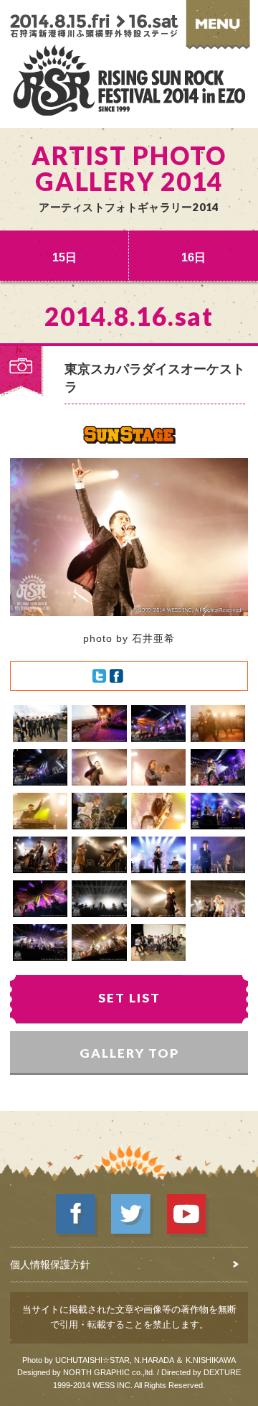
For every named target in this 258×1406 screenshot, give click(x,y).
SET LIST (129, 997)
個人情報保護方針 (50, 1264)
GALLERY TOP (129, 1053)
